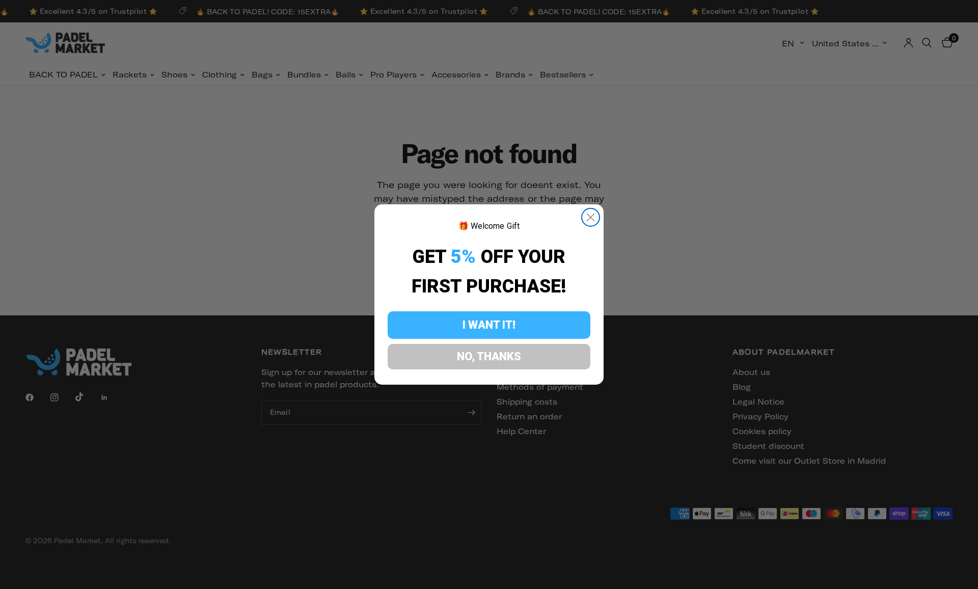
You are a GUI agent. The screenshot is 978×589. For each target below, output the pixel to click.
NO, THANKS (489, 356)
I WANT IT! (489, 324)
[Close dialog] (591, 217)
